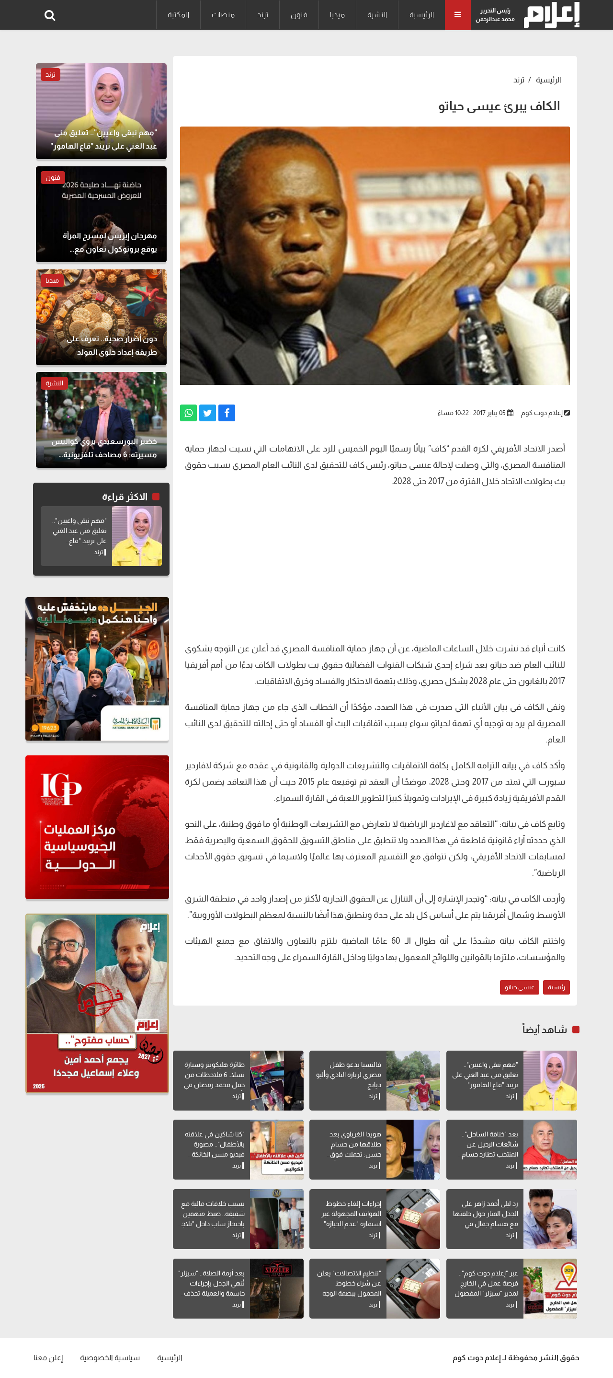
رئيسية (556, 987)
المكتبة (178, 15)
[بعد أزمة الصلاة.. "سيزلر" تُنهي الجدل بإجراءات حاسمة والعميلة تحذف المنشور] (277, 1289)
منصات (223, 15)
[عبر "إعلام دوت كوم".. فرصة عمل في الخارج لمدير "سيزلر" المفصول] (550, 1289)
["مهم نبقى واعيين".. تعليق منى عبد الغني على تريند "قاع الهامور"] (550, 1081)
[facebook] (226, 413)
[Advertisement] (375, 564)
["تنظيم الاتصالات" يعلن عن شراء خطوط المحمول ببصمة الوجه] (413, 1289)
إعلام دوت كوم (542, 413)
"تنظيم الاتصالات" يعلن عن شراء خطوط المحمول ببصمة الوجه (349, 1283)
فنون (299, 15)
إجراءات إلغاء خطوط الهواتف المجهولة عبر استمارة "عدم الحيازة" (351, 1213)
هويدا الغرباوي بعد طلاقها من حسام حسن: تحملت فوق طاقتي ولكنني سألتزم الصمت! (352, 1154)
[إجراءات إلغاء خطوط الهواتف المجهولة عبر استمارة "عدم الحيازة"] (413, 1219)
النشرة (377, 15)
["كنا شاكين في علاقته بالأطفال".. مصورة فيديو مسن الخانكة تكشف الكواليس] (277, 1150)
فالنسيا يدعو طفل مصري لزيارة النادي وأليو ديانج (348, 1075)
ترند (262, 15)
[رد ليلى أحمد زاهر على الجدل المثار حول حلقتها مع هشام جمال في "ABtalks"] (550, 1219)
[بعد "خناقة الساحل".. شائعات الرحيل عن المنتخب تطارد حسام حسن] (550, 1150)
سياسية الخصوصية (110, 1358)
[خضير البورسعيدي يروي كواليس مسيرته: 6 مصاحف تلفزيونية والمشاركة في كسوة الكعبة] (101, 420)
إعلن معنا (48, 1358)
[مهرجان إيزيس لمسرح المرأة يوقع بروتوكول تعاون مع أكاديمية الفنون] (101, 214)
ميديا (337, 15)
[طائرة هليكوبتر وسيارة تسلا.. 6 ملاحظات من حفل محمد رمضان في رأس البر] (277, 1081)
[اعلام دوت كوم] (549, 15)
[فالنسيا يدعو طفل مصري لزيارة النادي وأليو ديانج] (413, 1081)
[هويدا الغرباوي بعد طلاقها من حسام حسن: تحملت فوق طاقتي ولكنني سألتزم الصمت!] (413, 1150)
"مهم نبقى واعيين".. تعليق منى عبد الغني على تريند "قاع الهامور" (485, 1075)
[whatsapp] (188, 413)
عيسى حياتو (519, 987)
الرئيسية (421, 15)
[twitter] (207, 413)
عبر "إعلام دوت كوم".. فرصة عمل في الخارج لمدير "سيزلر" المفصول (486, 1283)
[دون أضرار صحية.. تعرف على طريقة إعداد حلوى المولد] (101, 317)
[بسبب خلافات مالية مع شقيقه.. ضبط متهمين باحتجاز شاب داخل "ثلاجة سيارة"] (277, 1219)
